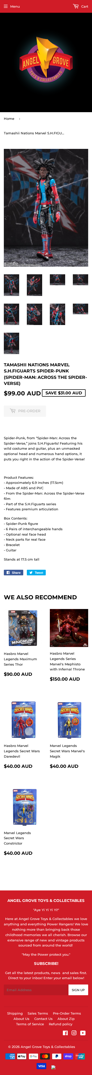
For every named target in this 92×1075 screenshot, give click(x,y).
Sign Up (78, 990)
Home (9, 118)
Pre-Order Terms (67, 1013)
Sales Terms (38, 1013)
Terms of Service (30, 1024)
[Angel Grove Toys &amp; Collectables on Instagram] (74, 1034)
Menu (15, 6)
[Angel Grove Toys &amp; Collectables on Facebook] (65, 1034)
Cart (84, 6)
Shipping (15, 1013)
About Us (21, 1019)
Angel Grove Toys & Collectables (48, 1047)
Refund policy (60, 1024)
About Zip (66, 1019)
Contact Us (43, 1019)
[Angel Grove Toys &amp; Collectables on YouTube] (83, 1034)
